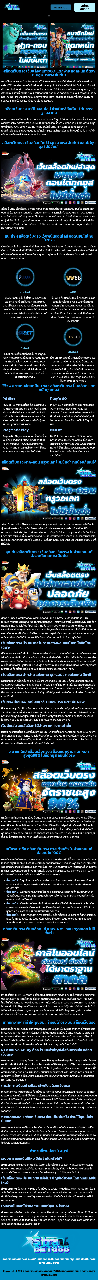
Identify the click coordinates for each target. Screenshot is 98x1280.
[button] (49, 15)
